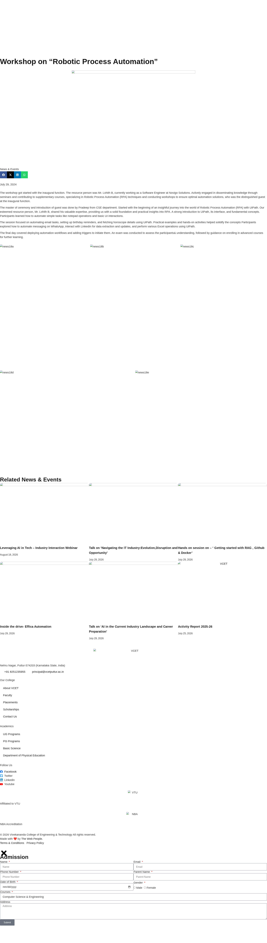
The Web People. (32, 838)
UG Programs (11, 734)
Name (4, 861)
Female (151, 887)
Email (137, 861)
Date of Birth (8, 881)
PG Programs (11, 741)
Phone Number (9, 871)
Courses (5, 892)
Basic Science (12, 748)
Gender (139, 882)
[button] (3, 174)
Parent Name (142, 871)
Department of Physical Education (24, 755)
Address (5, 902)
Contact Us (10, 716)
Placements (10, 702)
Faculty (7, 695)
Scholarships (11, 709)
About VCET (11, 688)
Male (139, 887)
